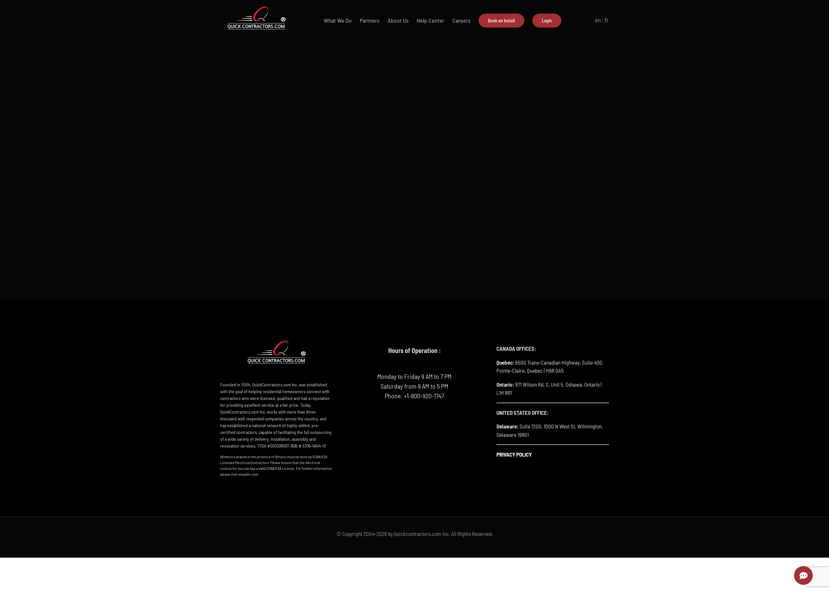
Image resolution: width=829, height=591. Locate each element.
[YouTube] (414, 421)
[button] (571, 20)
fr (607, 20)
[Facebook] (402, 421)
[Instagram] (426, 421)
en (598, 20)
